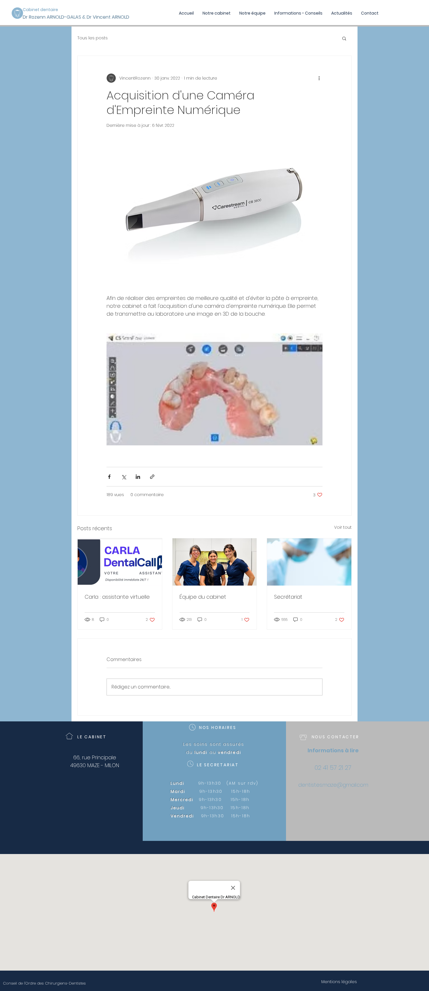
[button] (344, 38)
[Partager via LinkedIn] (138, 476)
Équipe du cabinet (202, 596)
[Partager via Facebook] (109, 476)
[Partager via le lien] (152, 476)
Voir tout (343, 527)
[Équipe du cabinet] (214, 562)
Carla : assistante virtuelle (117, 596)
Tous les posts (92, 38)
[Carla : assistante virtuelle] (120, 562)
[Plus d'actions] (318, 78)
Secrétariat (288, 596)
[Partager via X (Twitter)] (123, 476)
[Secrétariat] (309, 562)
